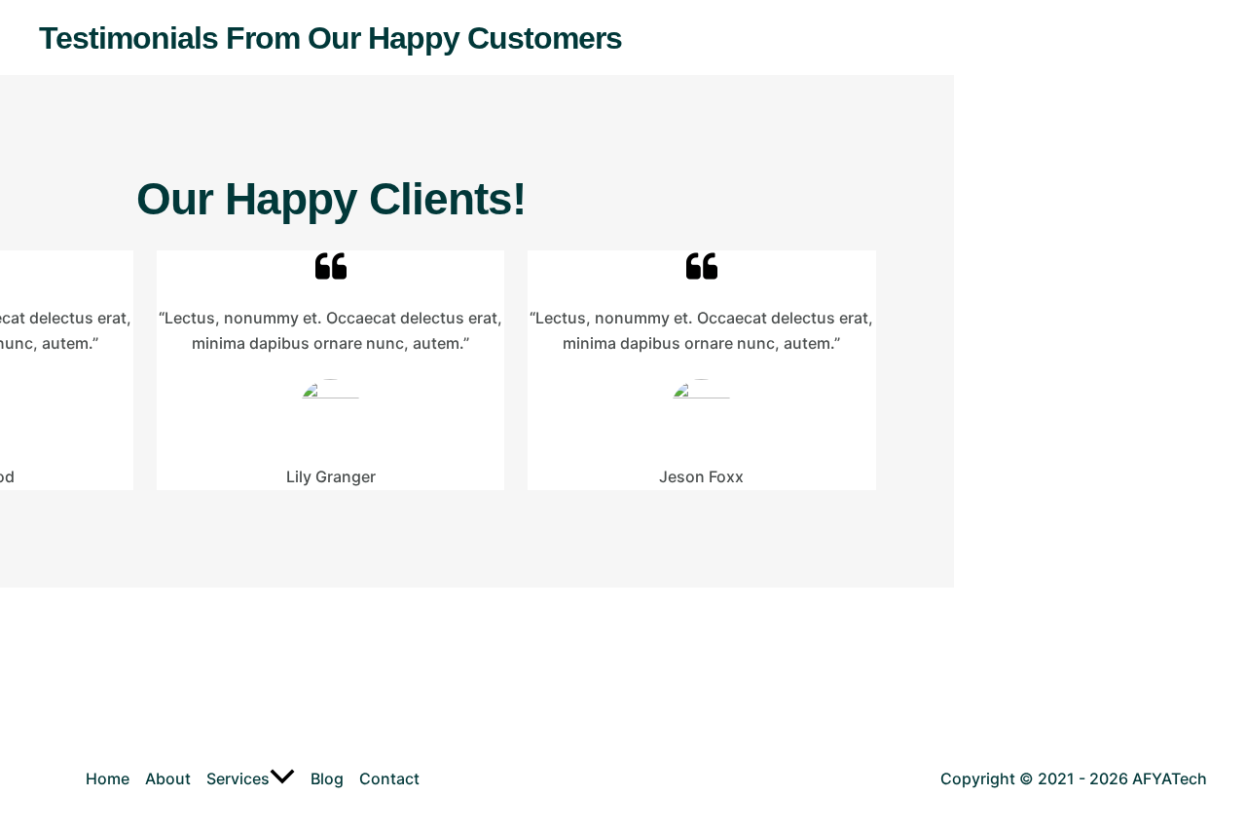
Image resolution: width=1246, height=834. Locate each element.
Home (107, 778)
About (168, 778)
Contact (389, 778)
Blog (327, 778)
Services (238, 778)
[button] (282, 778)
